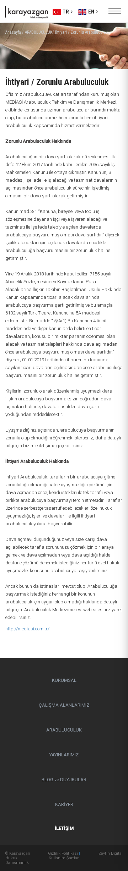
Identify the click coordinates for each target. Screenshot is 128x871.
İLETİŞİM (64, 828)
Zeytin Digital (110, 853)
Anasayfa (13, 32)
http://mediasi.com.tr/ (27, 628)
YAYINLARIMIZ (64, 754)
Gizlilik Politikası (63, 853)
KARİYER (64, 804)
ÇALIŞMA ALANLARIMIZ (64, 705)
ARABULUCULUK (64, 730)
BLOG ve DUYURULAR (64, 779)
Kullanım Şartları (64, 858)
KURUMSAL (64, 680)
